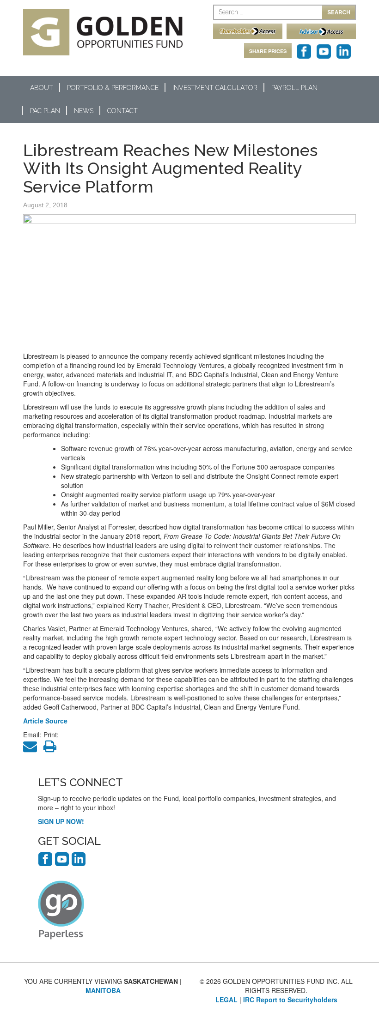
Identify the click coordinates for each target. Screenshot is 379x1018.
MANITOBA (103, 990)
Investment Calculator (214, 87)
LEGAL (226, 999)
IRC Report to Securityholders (290, 999)
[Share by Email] (32, 748)
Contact (122, 110)
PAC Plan (45, 110)
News (83, 110)
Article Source (45, 720)
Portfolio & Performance (113, 87)
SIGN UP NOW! (61, 821)
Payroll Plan (294, 87)
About (41, 87)
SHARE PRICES (268, 51)
